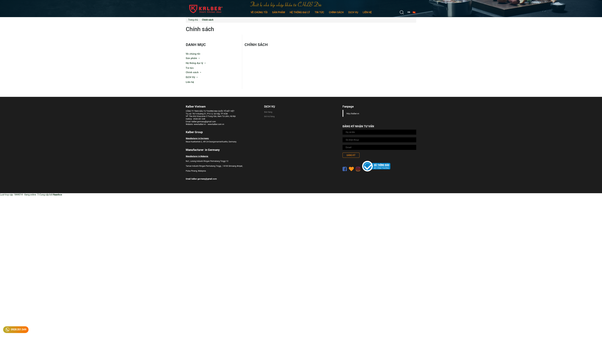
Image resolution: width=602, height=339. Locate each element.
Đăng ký (351, 155)
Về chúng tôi (259, 12)
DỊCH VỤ (353, 12)
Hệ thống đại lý (300, 12)
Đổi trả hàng (269, 116)
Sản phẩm (278, 12)
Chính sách (336, 12)
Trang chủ (193, 20)
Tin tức (319, 12)
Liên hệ (367, 12)
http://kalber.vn (352, 114)
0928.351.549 (18, 329)
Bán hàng (268, 112)
